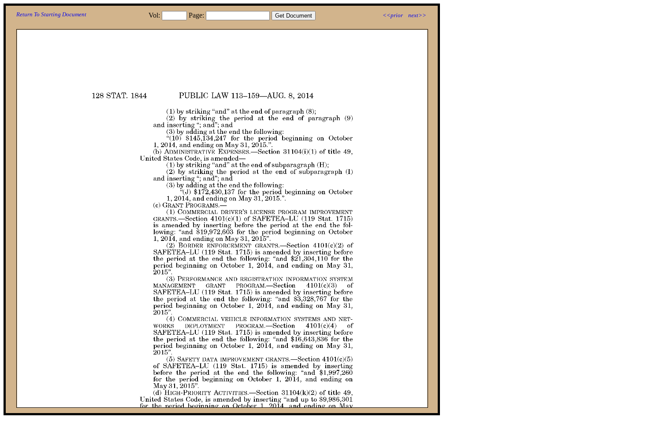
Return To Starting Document (51, 14)
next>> (417, 15)
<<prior (393, 15)
